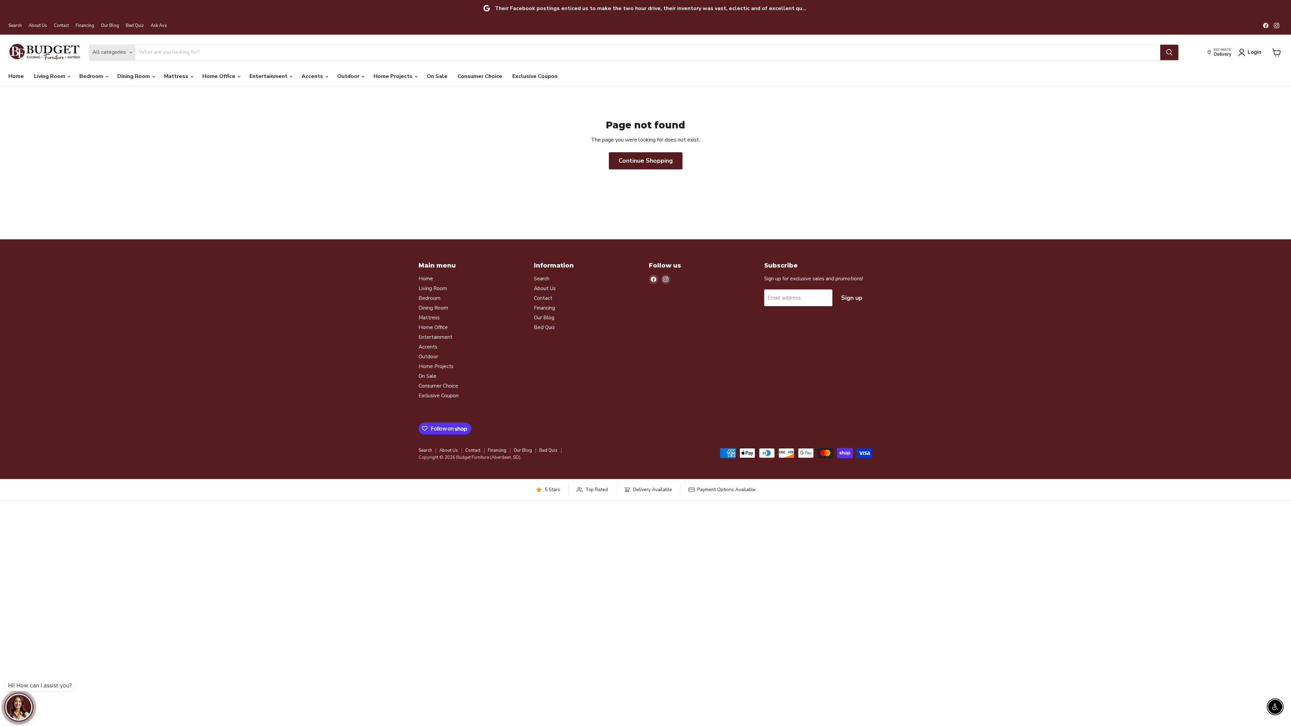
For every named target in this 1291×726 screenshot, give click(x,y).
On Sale (437, 76)
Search (15, 25)
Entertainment (269, 76)
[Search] (1169, 52)
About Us (38, 25)
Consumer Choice (480, 76)
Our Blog (110, 25)
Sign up (851, 298)
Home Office (219, 76)
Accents (313, 76)
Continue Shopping (646, 161)
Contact (61, 25)
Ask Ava (159, 25)
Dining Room (134, 76)
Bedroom (92, 76)
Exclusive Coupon (534, 76)
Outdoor (349, 76)
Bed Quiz (135, 25)
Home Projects (394, 76)
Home (16, 76)
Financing (85, 25)
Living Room (50, 76)
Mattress (177, 76)
